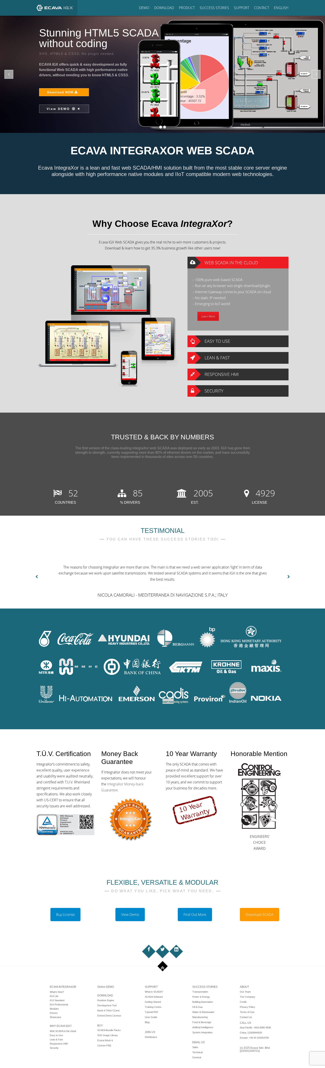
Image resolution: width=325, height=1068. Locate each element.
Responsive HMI (59, 1043)
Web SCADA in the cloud (63, 1031)
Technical (197, 1052)
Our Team (245, 991)
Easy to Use (56, 1035)
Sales (195, 1047)
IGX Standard (57, 1000)
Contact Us (246, 1017)
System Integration (202, 1032)
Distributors (151, 1037)
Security (54, 1048)
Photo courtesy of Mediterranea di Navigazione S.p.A (268, 129)
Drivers (54, 1013)
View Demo (130, 914)
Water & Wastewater (203, 1012)
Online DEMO (105, 986)
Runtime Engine (105, 1000)
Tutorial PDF (151, 1012)
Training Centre (153, 1007)
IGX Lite (54, 996)
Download (164, 7)
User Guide (151, 1017)
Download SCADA (259, 914)
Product (187, 7)
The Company (247, 996)
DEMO (144, 7)
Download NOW (264, 51)
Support (241, 7)
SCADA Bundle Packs (109, 1030)
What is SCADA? (154, 991)
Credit (243, 1002)
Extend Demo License (109, 1015)
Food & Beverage (201, 1022)
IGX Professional (59, 1004)
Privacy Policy (247, 1007)
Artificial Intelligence (202, 1027)
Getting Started (153, 1002)
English (281, 7)
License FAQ (104, 1045)
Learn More (208, 316)
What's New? (57, 992)
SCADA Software (154, 996)
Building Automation (202, 1002)
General (196, 1057)
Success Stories (214, 7)
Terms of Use (247, 1012)
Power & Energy (201, 996)
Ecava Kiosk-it (105, 1040)
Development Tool (107, 1005)
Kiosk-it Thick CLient (108, 1010)
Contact (261, 7)
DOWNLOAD (105, 995)
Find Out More (195, 914)
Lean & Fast (56, 1039)
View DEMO (261, 68)
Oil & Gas (197, 1007)
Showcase (55, 1017)
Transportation (200, 991)
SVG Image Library (107, 1035)
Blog (147, 1022)
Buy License (65, 914)
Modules (54, 1008)
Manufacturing (200, 1017)
